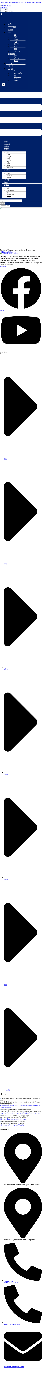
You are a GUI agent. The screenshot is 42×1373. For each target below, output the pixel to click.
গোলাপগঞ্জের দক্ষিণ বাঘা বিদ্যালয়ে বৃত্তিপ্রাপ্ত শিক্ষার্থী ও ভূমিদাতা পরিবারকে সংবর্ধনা (20, 1113)
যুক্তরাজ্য (7, 170)
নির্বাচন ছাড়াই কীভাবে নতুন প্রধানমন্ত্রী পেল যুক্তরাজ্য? (13, 1119)
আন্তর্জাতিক (7, 144)
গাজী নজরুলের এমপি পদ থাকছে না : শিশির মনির (12, 1125)
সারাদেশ (6, 149)
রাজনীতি (6, 146)
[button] (22, 149)
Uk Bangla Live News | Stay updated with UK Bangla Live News (20, 2)
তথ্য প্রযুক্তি (11, 190)
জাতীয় (6, 142)
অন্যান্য (6, 185)
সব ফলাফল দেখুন (5, 206)
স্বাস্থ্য (16, 80)
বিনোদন (6, 182)
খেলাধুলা (6, 180)
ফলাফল (2, 203)
